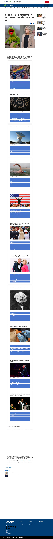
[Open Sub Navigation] (6, 7)
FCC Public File (30, 524)
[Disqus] (26, 490)
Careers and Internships (22, 524)
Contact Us (30, 521)
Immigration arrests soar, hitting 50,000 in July (44, 28)
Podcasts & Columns (24, 7)
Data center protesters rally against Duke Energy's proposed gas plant (44, 23)
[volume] (7, 5)
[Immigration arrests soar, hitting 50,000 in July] (39, 28)
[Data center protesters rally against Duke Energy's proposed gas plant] (39, 22)
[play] (5, 5)
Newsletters (46, 7)
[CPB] (25, 537)
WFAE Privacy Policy (41, 521)
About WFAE (21, 521)
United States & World (8, 467)
